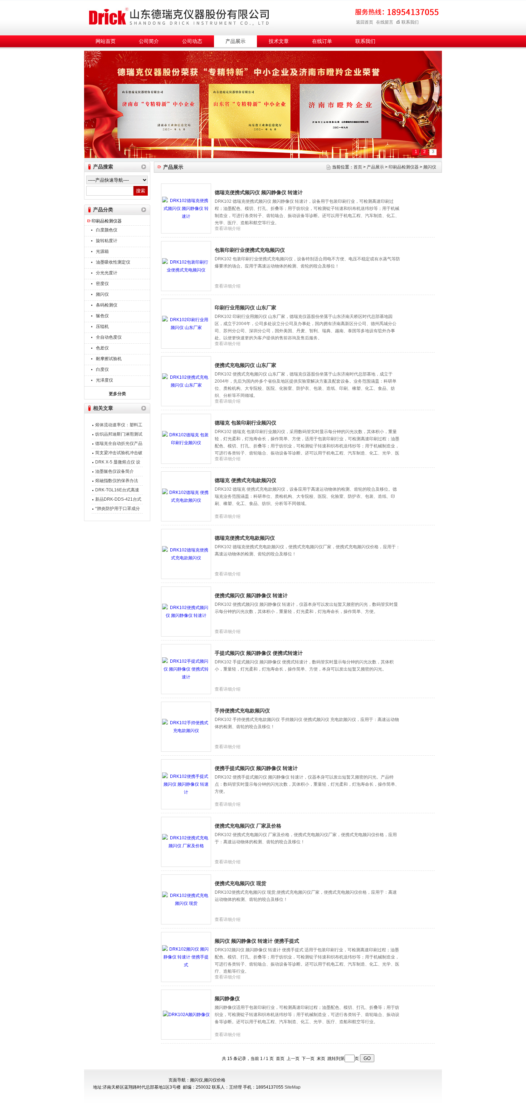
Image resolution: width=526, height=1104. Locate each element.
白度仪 (102, 369)
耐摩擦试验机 (109, 358)
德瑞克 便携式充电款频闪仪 (245, 480)
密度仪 (102, 283)
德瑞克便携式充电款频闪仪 (245, 538)
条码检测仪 (106, 305)
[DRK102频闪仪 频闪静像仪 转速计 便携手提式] (186, 956)
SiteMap (292, 1087)
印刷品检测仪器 (107, 221)
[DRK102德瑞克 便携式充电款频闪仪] (186, 496)
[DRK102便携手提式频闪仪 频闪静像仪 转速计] (186, 783)
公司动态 (192, 41)
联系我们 (410, 22)
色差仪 (102, 347)
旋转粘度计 (106, 240)
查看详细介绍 (227, 228)
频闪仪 (102, 294)
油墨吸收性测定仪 (113, 262)
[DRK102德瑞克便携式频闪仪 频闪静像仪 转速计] (186, 208)
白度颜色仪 (106, 229)
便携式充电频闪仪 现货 (240, 883)
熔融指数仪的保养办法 (116, 480)
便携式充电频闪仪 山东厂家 (245, 365)
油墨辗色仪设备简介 (114, 471)
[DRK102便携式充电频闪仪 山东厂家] (186, 380)
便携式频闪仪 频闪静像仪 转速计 (251, 595)
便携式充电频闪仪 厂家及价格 (248, 826)
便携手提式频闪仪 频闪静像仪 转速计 (256, 768)
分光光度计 (106, 272)
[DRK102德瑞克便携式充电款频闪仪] (186, 553)
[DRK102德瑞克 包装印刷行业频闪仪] (186, 438)
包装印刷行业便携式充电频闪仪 (250, 250)
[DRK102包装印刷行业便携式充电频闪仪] (186, 265)
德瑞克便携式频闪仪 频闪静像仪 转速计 (259, 192)
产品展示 (235, 41)
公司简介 (149, 41)
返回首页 (364, 22)
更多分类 (117, 393)
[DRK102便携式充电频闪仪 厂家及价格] (186, 841)
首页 (358, 167)
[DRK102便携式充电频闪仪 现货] (186, 899)
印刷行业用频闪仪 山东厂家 (245, 307)
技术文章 (279, 41)
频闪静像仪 (227, 998)
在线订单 (322, 41)
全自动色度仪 (109, 337)
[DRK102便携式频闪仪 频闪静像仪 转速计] (186, 611)
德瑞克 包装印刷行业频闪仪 (245, 423)
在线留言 (384, 22)
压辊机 (102, 326)
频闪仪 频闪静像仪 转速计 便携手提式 (257, 941)
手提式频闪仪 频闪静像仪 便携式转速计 (259, 653)
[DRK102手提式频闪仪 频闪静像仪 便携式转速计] (186, 668)
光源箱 (102, 251)
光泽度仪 (104, 380)
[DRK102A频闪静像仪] (186, 1014)
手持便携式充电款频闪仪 (242, 710)
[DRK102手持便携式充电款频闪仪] (186, 726)
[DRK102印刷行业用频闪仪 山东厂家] (186, 323)
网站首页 (106, 41)
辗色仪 (102, 315)
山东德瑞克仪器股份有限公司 (179, 16)
